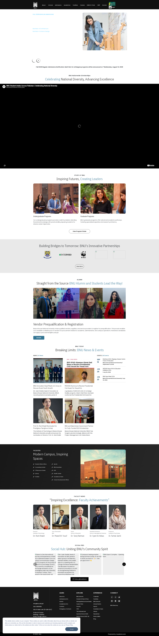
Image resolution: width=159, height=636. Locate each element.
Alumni (61, 601)
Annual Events (97, 604)
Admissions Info (63, 599)
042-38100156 (37, 606)
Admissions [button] (58, 5)
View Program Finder (79, 231)
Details (38, 338)
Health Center (57, 473)
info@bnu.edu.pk (38, 603)
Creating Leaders (91, 179)
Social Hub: (58, 549)
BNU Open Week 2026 (109, 376)
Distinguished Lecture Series (84, 601)
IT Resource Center (40, 470)
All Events (105, 355)
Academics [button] (67, 5)
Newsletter (96, 614)
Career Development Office (61, 480)
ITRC (77, 609)
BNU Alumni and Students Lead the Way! (95, 283)
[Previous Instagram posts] (35, 564)
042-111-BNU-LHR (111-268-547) (42, 609)
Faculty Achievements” (94, 500)
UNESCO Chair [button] (91, 5)
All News (40, 355)
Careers (82, 5)
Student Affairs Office (41, 464)
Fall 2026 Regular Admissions (42, 14)
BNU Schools (79, 596)
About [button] (44, 5)
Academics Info (63, 604)
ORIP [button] (98, 5)
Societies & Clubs (58, 476)
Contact (61, 606)
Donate (104, 5)
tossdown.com (121, 634)
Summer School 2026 (82, 614)
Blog (94, 619)
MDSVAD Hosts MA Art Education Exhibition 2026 (111, 369)
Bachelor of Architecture (40, 29)
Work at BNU (96, 616)
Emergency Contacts (65, 609)
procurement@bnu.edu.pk (49, 333)
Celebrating (52, 79)
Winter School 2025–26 (82, 616)
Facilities (95, 599)
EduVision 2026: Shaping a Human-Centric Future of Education (114, 360)
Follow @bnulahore (80, 579)
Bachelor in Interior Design (40, 31)
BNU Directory (114, 605)
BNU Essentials (58, 467)
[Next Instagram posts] (124, 564)
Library (37, 473)
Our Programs (38, 36)
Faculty (78, 606)
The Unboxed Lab (81, 611)
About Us (61, 596)
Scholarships (49, 36)
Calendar (96, 596)
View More (79, 266)
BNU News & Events (90, 350)
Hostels (37, 476)
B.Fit (55, 470)
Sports (55, 464)
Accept (71, 629)
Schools (50, 5)
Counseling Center (40, 467)
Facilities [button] (75, 5)
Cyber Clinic (79, 604)
